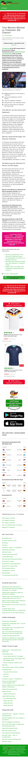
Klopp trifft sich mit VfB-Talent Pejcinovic (13, 612)
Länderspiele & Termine (8, 570)
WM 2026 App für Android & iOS (16, 751)
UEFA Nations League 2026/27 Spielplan (13, 667)
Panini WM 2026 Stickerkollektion (11, 733)
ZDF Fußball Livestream (8, 520)
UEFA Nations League (8, 561)
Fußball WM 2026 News (8, 550)
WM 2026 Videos (6, 741)
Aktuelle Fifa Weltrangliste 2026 (10, 635)
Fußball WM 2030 (8, 700)
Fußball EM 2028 (6, 691)
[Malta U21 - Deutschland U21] (14, 505)
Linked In (22, 752)
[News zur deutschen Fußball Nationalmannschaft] (10, 3)
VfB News (4, 545)
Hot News (6, 273)
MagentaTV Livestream (8, 527)
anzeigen (14, 45)
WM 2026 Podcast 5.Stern (9, 730)
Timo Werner (5, 48)
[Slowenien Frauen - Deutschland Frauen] (14, 490)
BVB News (5, 543)
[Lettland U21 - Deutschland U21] (14, 500)
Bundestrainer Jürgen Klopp (9, 566)
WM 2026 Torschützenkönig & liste (11, 739)
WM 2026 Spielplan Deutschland (11, 722)
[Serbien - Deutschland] (14, 469)
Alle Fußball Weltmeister (9, 698)
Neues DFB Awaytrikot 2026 (9, 728)
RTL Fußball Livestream (8, 522)
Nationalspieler (14, 273)
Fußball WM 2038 (8, 705)
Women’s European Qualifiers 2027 (12, 662)
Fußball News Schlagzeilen (9, 621)
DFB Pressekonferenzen (8, 568)
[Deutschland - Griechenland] (14, 454)
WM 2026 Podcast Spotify (14, 754)
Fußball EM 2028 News (9, 694)
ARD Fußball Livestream (8, 518)
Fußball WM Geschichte (8, 696)
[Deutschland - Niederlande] (14, 474)
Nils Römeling (20, 748)
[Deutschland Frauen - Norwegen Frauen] (14, 484)
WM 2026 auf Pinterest (13, 752)
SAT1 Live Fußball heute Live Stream (12, 525)
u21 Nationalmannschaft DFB (10, 575)
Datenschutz (12, 749)
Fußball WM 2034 (8, 703)
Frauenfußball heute (7, 556)
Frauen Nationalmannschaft (9, 554)
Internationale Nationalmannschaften (12, 559)
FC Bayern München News (9, 540)
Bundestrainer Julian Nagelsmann (11, 563)
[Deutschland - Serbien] (14, 459)
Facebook (5, 752)
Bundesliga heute (7, 538)
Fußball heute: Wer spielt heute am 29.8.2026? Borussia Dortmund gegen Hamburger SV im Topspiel (12, 588)
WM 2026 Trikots (6, 552)
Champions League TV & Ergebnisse (12, 547)
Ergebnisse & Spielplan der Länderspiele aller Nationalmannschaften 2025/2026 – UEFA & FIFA (13, 639)
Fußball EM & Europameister (9, 689)
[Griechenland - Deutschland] (14, 464)
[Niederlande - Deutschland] (14, 449)
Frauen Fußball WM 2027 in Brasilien (13, 656)
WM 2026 (4, 665)
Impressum (5, 749)
